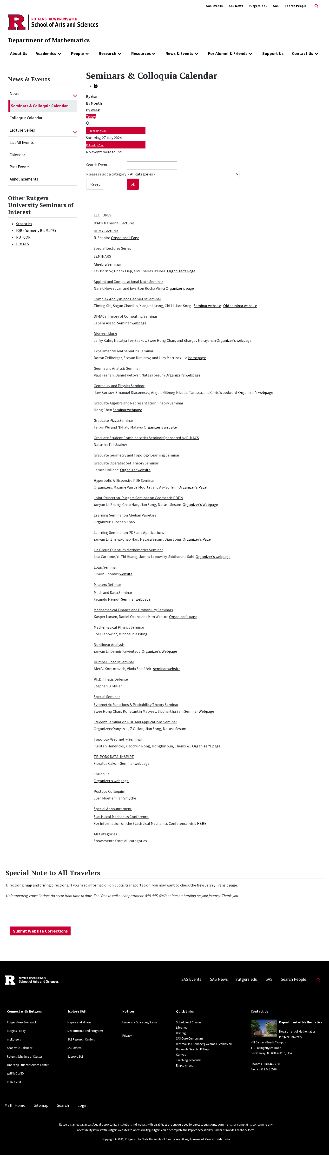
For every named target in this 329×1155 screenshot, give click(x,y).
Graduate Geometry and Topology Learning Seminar (136, 455)
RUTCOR (23, 237)
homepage (197, 357)
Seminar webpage (131, 323)
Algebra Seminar (107, 264)
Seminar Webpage (199, 711)
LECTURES (102, 215)
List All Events (22, 142)
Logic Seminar (105, 567)
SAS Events (214, 6)
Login (82, 1105)
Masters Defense (107, 584)
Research (107, 53)
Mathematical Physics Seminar (119, 627)
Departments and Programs (85, 1031)
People (77, 53)
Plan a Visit (14, 1082)
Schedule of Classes (188, 1022)
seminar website (166, 668)
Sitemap (41, 1105)
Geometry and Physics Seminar (119, 385)
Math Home (14, 1105)
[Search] (88, 123)
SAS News (236, 6)
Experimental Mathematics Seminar (123, 351)
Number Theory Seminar (114, 661)
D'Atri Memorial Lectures (114, 223)
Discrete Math (105, 333)
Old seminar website (240, 305)
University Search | (187, 1049)
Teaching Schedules (188, 1060)
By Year (92, 96)
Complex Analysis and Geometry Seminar (127, 298)
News (14, 93)
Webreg (181, 1033)
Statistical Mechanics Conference (121, 816)
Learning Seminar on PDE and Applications (129, 532)
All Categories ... (107, 834)
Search (63, 1105)
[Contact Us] (316, 53)
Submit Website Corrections (40, 931)
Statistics (24, 223)
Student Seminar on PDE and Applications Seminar (135, 721)
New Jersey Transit (212, 885)
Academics (46, 53)
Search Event (97, 164)
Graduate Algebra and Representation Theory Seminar (138, 403)
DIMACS (22, 244)
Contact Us (302, 53)
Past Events (20, 166)
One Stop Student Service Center (27, 1065)
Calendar (17, 154)
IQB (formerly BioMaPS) (36, 230)
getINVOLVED (15, 1073)
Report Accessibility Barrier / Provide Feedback (217, 1130)
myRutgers (14, 1039)
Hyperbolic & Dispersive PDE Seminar (124, 480)
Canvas (181, 1054)
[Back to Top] (318, 1143)
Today (91, 116)
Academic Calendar (19, 1048)
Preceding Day (97, 131)
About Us (18, 53)
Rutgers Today (16, 1031)
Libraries (181, 1027)
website (125, 573)
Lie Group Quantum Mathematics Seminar (128, 549)
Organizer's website (160, 427)
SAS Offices (74, 1048)
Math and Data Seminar (113, 592)
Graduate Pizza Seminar (113, 420)
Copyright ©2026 (112, 1139)
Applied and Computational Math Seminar (128, 281)
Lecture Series (22, 130)
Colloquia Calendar (26, 118)
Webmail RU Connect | (190, 1044)
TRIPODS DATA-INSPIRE (114, 756)
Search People (296, 6)
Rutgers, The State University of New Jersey (152, 1139)
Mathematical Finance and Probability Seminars (133, 609)
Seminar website (207, 305)
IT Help (204, 1049)
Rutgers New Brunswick (22, 1022)
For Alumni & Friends (227, 53)
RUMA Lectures (106, 230)
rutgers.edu (258, 6)
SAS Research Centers (81, 1039)
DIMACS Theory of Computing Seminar (125, 316)
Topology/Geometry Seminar (118, 739)
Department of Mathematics (49, 40)
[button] (75, 94)
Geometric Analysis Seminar (117, 368)
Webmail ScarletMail (219, 1044)
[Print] (96, 85)
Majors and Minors (79, 1022)
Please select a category (106, 174)
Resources (141, 53)
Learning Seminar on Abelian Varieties (125, 515)
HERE (201, 823)
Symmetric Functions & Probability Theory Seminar (136, 704)
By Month (94, 103)
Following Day (95, 145)
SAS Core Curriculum (189, 1038)
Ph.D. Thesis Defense (111, 679)
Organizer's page (180, 288)
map (28, 885)
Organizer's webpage (234, 340)
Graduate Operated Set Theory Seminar (126, 463)
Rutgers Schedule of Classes (24, 1056)
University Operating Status (139, 1022)
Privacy (127, 1035)
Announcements (24, 179)
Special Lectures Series (112, 248)
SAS (276, 6)
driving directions (53, 885)
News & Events (179, 53)
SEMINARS (102, 256)
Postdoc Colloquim (109, 791)
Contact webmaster (218, 1139)
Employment (184, 1065)
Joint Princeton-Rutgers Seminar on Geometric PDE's (138, 497)
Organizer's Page (125, 237)
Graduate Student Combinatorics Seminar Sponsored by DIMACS (146, 437)
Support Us (272, 53)
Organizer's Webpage (200, 504)
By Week (93, 109)
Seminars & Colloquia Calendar (39, 105)
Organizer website (135, 469)
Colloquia (101, 774)
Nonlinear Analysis (109, 644)
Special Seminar (107, 696)
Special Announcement (113, 808)
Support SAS (75, 1056)
